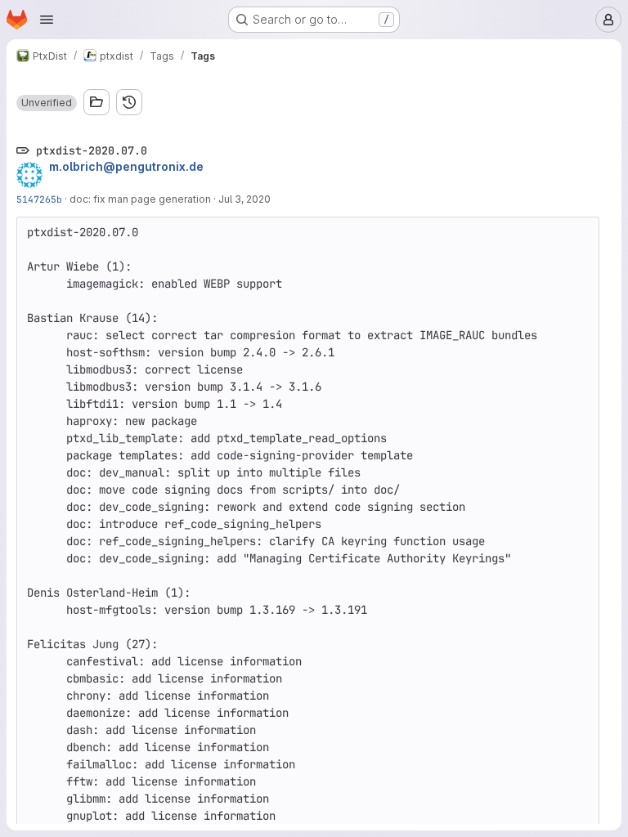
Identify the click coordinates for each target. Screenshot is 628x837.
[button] (46, 103)
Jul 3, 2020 (244, 199)
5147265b (39, 199)
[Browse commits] (129, 102)
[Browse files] (96, 102)
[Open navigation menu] (47, 20)
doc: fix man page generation (140, 199)
